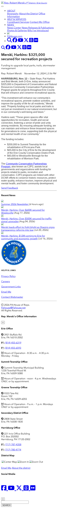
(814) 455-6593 (13, 347)
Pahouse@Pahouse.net (13, 307)
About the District (28, 13)
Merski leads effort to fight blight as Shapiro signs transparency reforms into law (28, 228)
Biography (12, 13)
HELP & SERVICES (16, 19)
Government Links (11, 286)
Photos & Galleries (17, 30)
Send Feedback (9, 187)
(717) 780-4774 (13, 449)
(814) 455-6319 (13, 342)
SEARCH (6, 505)
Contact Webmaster (12, 297)
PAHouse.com (14, 36)
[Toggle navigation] (2, 6)
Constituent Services (18, 22)
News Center (14, 27)
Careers (5, 281)
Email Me (6, 291)
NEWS (10, 24)
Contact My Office (40, 22)
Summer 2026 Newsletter (15, 204)
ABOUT (11, 10)
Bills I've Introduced (38, 30)
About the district (21, 467)
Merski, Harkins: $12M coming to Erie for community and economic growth (23, 237)
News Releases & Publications (38, 27)
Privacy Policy (8, 276)
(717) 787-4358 (13, 444)
